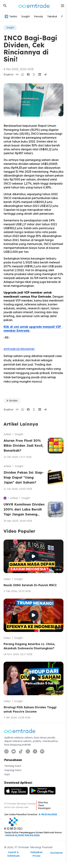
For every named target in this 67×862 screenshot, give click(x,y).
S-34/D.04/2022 (48, 814)
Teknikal (52, 16)
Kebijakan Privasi (36, 854)
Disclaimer (56, 852)
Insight (25, 16)
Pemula (38, 16)
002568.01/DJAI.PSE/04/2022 (22, 835)
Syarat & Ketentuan (13, 854)
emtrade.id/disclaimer (19, 349)
